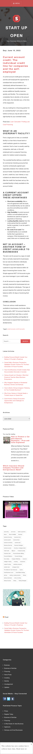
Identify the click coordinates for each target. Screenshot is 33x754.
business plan (18, 542)
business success (7, 548)
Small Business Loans (8, 572)
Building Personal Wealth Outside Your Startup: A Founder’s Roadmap (15, 358)
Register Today (8, 714)
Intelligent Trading (7, 561)
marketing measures (17, 564)
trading (14, 580)
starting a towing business (15, 575)
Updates (6, 687)
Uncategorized (8, 684)
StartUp (6, 681)
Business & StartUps (10, 668)
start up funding (17, 578)
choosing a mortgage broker (20, 548)
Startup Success (7, 580)
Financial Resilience (8, 556)
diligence (13, 550)
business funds (17, 537)
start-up (5, 575)
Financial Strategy (18, 556)
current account (11, 329)
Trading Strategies (22, 580)
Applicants (7, 727)
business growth (7, 539)
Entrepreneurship (21, 550)
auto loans (13, 531)
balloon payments (21, 531)
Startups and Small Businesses (13, 730)
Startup (24, 575)
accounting (6, 531)
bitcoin (5, 534)
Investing (16, 561)
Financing (7, 671)
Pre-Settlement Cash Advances (10, 569)
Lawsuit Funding (7, 564)
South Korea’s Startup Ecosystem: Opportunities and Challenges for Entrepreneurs (14, 401)
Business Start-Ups (8, 545)
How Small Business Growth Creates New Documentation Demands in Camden (17, 371)
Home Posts (7, 674)
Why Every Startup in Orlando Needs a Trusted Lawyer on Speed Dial (16, 394)
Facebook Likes (7, 553)
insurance (25, 559)
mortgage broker (15, 567)
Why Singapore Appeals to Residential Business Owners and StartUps (15, 384)
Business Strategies (18, 545)
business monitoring (8, 542)
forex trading (6, 559)
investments (22, 561)
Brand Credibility (12, 534)
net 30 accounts (20, 329)
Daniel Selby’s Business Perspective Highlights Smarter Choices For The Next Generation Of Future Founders (16, 364)
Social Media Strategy (20, 572)
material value (7, 567)
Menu (17, 3)
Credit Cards (6, 550)
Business (20, 534)
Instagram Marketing (16, 559)
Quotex (21, 569)
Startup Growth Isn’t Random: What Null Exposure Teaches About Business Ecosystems (16, 377)
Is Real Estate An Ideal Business (13, 724)
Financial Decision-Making (18, 553)
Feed (6, 617)
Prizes (6, 711)
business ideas (16, 539)
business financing (8, 537)
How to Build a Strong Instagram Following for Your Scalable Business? (17, 389)
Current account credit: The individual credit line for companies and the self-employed (15, 64)
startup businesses (8, 578)
